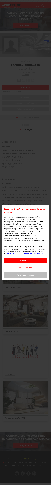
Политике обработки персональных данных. (25, 254)
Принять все (25, 261)
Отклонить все (25, 268)
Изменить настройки (25, 275)
